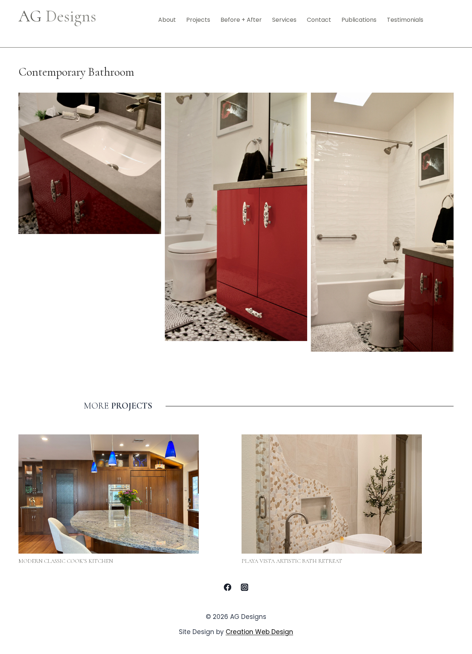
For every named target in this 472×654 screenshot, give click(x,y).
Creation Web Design (259, 631)
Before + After (241, 20)
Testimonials (405, 20)
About (167, 20)
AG (57, 16)
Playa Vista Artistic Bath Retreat (292, 561)
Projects (198, 20)
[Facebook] (227, 587)
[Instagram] (244, 587)
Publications (358, 20)
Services (284, 20)
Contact (319, 20)
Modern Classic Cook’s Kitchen (65, 561)
